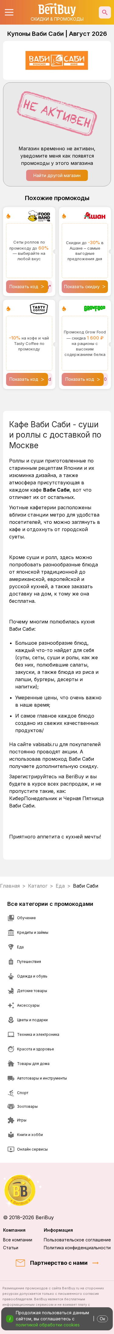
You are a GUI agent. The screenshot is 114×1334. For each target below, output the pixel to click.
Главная (10, 886)
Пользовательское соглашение (77, 1239)
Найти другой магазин (57, 175)
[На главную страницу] (57, 1190)
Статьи (10, 1247)
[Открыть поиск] (105, 12)
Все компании (17, 1239)
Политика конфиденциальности (77, 1247)
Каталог (37, 886)
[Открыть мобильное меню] (9, 12)
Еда (60, 886)
